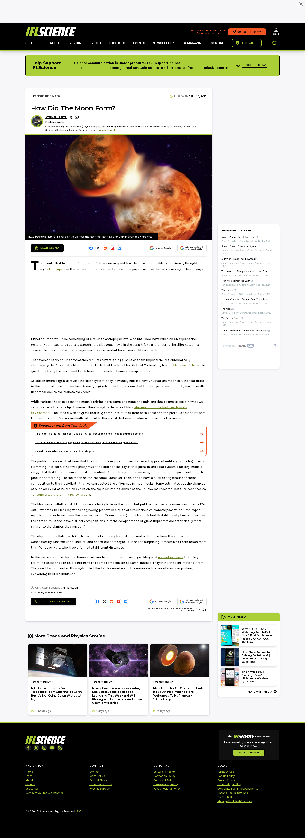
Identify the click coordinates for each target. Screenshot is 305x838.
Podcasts (117, 43)
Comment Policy (163, 780)
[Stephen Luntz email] (77, 117)
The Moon (226, 308)
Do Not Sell (224, 797)
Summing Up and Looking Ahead (238, 259)
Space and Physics (48, 96)
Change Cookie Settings (232, 792)
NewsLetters (164, 43)
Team (28, 776)
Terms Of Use (225, 771)
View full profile (107, 129)
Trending (75, 43)
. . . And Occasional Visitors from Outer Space (245, 299)
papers (60, 269)
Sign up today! (249, 752)
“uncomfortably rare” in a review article (60, 495)
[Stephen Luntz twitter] (71, 117)
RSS (78, 811)
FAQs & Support (99, 788)
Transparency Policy (165, 784)
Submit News (98, 780)
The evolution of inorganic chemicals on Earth (244, 271)
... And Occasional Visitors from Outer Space (244, 330)
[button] (274, 43)
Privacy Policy (226, 780)
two (52, 269)
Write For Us (97, 776)
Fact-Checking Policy (166, 788)
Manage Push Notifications (234, 801)
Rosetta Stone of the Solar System (239, 246)
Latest (53, 43)
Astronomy (44, 682)
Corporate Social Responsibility (237, 788)
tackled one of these (183, 365)
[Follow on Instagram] (44, 748)
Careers (30, 784)
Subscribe (31, 788)
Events (139, 43)
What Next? (227, 290)
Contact (94, 771)
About (29, 780)
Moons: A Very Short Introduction (238, 237)
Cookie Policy (226, 776)
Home (29, 771)
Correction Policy (164, 776)
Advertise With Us (100, 784)
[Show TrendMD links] (274, 345)
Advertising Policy (229, 784)
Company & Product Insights (44, 792)
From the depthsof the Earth (235, 280)
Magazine (195, 43)
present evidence (170, 557)
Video (96, 43)
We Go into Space (230, 318)
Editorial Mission (164, 771)
